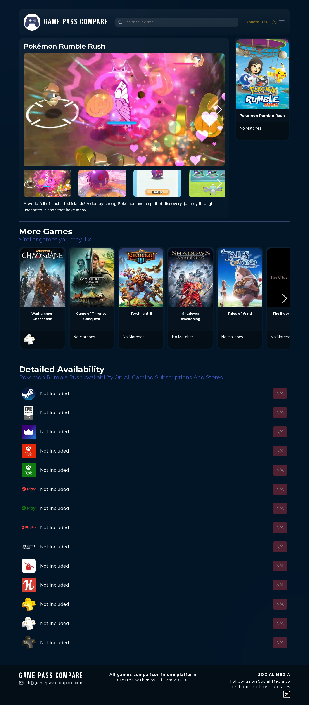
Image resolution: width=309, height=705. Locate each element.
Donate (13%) (257, 22)
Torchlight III (141, 313)
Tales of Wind (240, 313)
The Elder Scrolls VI (289, 313)
